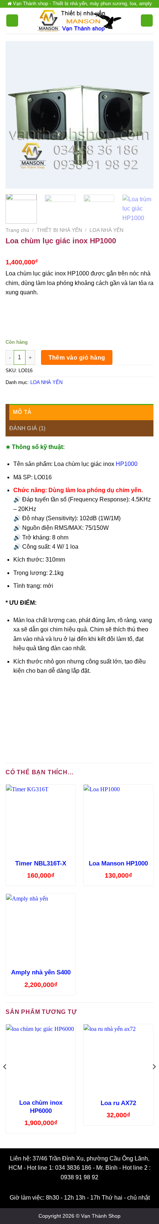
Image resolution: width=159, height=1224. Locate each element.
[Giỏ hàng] (147, 20)
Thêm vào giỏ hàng (76, 357)
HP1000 (127, 464)
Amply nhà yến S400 (41, 972)
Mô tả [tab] (22, 412)
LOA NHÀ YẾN (106, 230)
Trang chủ (17, 230)
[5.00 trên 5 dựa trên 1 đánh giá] (79, 252)
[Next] (141, 115)
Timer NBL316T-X (40, 863)
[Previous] (17, 115)
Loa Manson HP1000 (118, 863)
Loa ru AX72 (118, 1103)
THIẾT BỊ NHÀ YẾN (59, 230)
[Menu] (12, 20)
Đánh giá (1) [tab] (27, 428)
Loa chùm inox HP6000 (40, 1106)
